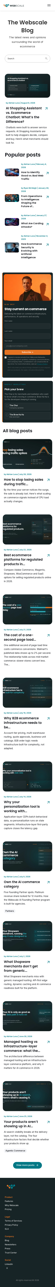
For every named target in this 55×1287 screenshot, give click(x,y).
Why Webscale (12, 1205)
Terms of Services (13, 1220)
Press (7, 1248)
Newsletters (10, 1244)
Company (9, 1236)
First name (8, 321)
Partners (9, 911)
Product (9, 1197)
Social (8, 1260)
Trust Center (11, 1252)
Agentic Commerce (15, 1150)
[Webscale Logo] (13, 5)
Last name (8, 331)
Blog (7, 1240)
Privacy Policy (42, 364)
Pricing (8, 1209)
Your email (8, 341)
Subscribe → (27, 352)
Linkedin (9, 1264)
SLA (7, 1229)
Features (9, 1201)
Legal (7, 1216)
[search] (46, 58)
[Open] (49, 5)
